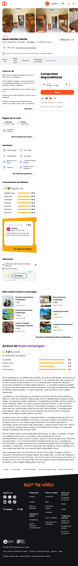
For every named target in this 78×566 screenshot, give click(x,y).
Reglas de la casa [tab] (15, 60)
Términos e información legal (39, 551)
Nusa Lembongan (9, 42)
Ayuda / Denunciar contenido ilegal (35, 526)
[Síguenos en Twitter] (9, 497)
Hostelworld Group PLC (65, 498)
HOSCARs (48, 512)
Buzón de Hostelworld (65, 532)
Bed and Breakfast (32, 507)
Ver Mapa (30, 42)
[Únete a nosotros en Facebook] (4, 497)
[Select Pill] (47, 4)
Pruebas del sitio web (10, 556)
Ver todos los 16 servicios (26, 48)
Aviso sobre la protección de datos (15, 551)
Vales (60, 551)
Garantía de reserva (49, 507)
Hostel (5, 36)
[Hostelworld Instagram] (14, 497)
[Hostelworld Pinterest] (9, 502)
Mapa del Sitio (25, 556)
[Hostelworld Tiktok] (14, 502)
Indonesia (21, 42)
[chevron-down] (28, 353)
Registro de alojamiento (65, 522)
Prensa (63, 504)
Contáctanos (33, 520)
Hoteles (32, 502)
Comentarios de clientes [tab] (38, 60)
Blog (46, 502)
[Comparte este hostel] (74, 32)
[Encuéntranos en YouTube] (4, 502)
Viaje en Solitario (51, 518)
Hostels (32, 496)
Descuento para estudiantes (50, 523)
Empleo (63, 509)
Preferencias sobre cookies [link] (40, 556)
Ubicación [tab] (25, 60)
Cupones (54, 551)
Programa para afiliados (66, 527)
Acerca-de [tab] (5, 60)
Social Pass (49, 496)
